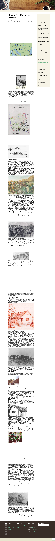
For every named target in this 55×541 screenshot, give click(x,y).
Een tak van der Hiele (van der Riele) (43, 78)
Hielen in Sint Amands (41, 47)
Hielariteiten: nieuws (40, 18)
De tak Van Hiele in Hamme (41, 44)
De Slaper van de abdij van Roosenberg (43, 32)
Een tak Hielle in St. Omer (41, 76)
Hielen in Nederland (40, 48)
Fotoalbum (16, 10)
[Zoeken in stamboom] (49, 11)
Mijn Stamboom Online (30, 539)
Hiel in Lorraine (41, 63)
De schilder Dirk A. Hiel (41, 59)
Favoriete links (40, 85)
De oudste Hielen (40, 30)
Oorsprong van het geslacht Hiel (42, 25)
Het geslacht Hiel (40, 19)
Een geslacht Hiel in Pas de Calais (42, 75)
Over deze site (40, 16)
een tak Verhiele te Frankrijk (41, 79)
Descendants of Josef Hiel (42, 66)
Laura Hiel (39, 56)
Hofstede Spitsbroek (40, 72)
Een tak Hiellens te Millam (41, 82)
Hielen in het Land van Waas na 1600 (43, 41)
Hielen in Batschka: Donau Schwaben (43, 62)
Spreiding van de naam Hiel (41, 22)
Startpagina (6, 10)
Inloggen (26, 10)
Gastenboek (22, 10)
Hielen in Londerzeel (40, 45)
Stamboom (11, 10)
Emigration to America (42, 69)
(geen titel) (18, 527)
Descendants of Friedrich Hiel (43, 65)
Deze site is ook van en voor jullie (21, 525)
